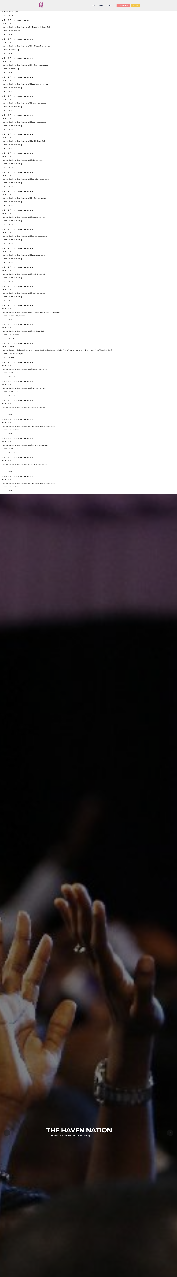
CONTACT (110, 5)
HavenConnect (123, 5)
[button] (7, 1132)
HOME (93, 5)
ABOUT (101, 5)
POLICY (135, 5)
